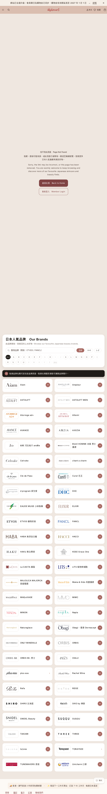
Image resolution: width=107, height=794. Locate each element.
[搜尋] (8, 10)
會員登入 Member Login (53, 191)
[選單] (3, 10)
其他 (55, 363)
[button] (48, 385)
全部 (80, 350)
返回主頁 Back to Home (53, 183)
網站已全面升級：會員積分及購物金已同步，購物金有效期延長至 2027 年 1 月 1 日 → (53, 3)
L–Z (97, 350)
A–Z (8, 357)
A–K (89, 350)
